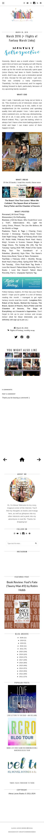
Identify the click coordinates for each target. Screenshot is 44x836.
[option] (22, 364)
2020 (21, 651)
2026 (22, 637)
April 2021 (21, 369)
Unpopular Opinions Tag (27, 273)
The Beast (9, 200)
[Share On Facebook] (22, 337)
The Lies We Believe (30, 226)
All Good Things (18, 214)
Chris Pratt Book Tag (24, 264)
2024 (22, 640)
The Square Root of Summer (25, 203)
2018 (21, 657)
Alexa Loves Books (19, 828)
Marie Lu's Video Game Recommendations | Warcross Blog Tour (22, 749)
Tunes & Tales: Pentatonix (28, 256)
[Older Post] (39, 460)
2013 (21, 671)
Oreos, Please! (14, 226)
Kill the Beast (16, 220)
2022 (22, 646)
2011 (21, 676)
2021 (22, 649)
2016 (21, 663)
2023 (22, 643)
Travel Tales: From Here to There (22, 783)
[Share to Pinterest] (28, 337)
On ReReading (19, 217)
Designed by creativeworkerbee (22, 832)
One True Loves (22, 200)
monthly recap (29, 330)
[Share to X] (16, 337)
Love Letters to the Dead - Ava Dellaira (22, 715)
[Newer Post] (5, 460)
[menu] (3, 3)
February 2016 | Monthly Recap (27, 259)
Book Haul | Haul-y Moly (12, 262)
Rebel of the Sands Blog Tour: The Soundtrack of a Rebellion (22, 250)
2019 (21, 654)
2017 (21, 660)
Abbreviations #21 (21, 223)
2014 (21, 668)
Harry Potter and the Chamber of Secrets (22, 206)
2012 (21, 674)
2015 (21, 665)
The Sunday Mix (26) (24, 245)
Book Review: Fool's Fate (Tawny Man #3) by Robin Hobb (22, 586)
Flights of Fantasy (16, 330)
